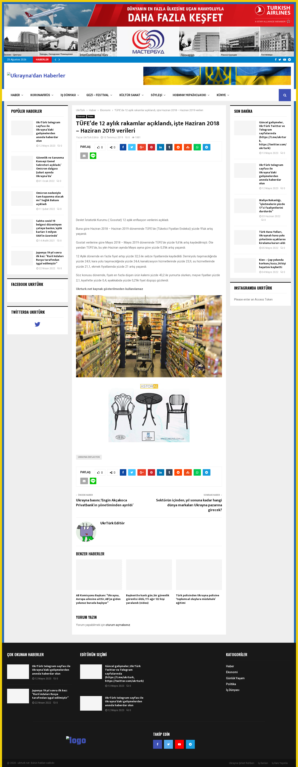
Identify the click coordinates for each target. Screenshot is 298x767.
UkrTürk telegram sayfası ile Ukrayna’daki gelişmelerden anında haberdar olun (48, 131)
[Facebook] (157, 744)
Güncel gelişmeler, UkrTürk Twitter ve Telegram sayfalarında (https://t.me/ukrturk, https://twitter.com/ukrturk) (272, 135)
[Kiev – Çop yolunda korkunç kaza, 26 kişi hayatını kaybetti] (245, 265)
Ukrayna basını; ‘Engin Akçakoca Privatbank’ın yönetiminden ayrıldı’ (104, 502)
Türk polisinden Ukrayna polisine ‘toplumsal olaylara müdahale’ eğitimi (197, 599)
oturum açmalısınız (118, 624)
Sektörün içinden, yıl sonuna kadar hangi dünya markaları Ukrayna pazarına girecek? (189, 505)
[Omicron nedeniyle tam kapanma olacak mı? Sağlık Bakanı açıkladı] (22, 198)
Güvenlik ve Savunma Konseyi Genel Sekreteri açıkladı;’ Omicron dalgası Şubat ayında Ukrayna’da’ (50, 166)
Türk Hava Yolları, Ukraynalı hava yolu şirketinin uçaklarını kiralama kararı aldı (272, 237)
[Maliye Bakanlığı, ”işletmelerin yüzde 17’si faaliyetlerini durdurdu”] (245, 205)
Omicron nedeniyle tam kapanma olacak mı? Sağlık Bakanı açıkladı (50, 198)
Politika (231, 684)
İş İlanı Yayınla (280, 763)
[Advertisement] (149, 191)
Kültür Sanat (129, 95)
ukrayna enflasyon (89, 457)
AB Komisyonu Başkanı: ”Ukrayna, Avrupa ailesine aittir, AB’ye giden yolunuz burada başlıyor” (98, 599)
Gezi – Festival (97, 95)
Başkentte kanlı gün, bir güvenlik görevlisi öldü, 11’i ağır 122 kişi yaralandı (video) (147, 599)
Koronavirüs (40, 95)
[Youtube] (179, 744)
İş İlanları (263, 763)
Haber (15, 95)
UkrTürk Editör (91, 137)
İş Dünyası (68, 95)
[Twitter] (168, 744)
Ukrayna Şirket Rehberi (241, 763)
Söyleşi (156, 95)
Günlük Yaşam (235, 678)
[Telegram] (190, 744)
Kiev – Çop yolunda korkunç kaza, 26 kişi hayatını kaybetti (272, 263)
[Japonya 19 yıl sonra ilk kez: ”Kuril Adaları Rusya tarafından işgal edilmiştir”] (22, 258)
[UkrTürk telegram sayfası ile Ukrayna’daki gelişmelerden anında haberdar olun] (22, 128)
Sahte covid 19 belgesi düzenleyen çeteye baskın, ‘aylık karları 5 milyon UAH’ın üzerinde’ (49, 228)
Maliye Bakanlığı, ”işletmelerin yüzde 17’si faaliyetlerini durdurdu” (272, 206)
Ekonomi (81, 116)
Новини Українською (189, 95)
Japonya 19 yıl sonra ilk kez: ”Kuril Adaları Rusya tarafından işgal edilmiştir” (50, 258)
